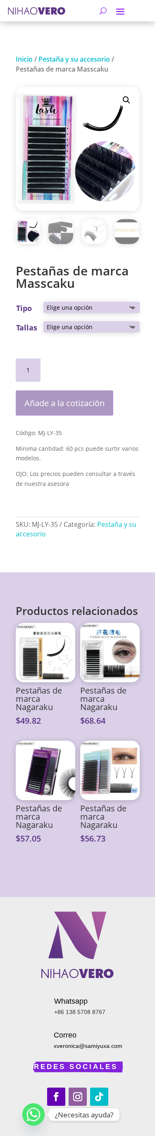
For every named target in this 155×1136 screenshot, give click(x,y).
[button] (126, 100)
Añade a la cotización (64, 403)
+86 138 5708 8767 (79, 1012)
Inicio (24, 59)
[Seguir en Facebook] (56, 1097)
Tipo (24, 308)
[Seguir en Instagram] (78, 1097)
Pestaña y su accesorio (74, 59)
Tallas (26, 327)
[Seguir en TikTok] (99, 1097)
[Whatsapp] (33, 1114)
